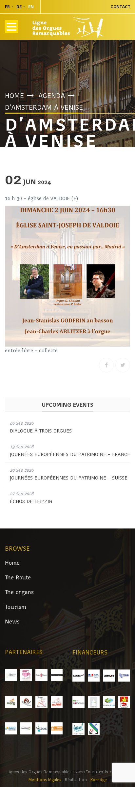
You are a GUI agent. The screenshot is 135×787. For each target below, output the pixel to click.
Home (14, 95)
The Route (18, 577)
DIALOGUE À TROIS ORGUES (41, 431)
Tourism (15, 607)
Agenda (51, 95)
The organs (19, 592)
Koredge (98, 779)
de (19, 6)
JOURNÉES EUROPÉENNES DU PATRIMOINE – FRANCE (70, 454)
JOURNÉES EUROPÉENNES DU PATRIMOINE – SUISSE (68, 478)
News (12, 621)
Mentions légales (46, 779)
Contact (120, 6)
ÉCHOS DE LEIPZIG (31, 501)
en (31, 6)
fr (7, 6)
